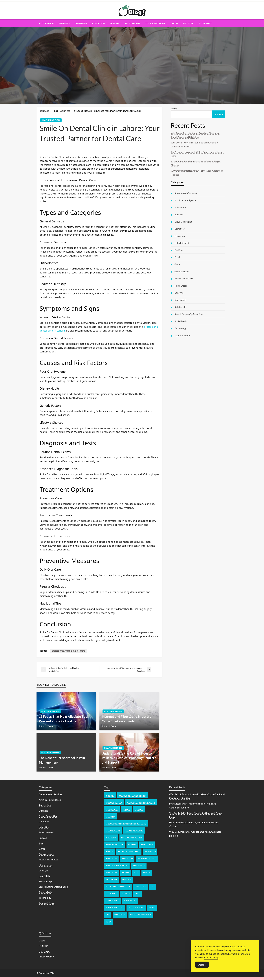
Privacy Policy (46, 956)
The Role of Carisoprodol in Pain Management (62, 760)
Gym (136, 872)
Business (64, 23)
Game (177, 264)
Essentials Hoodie (114, 844)
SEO (152, 886)
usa (107, 915)
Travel (152, 908)
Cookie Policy (211, 957)
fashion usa (147, 844)
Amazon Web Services (185, 193)
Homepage (44, 111)
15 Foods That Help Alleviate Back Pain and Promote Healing (64, 719)
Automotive (112, 809)
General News (181, 271)
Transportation (136, 908)
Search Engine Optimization (188, 314)
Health (146, 872)
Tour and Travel (155, 23)
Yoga (108, 922)
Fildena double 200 (147, 858)
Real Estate (140, 886)
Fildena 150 (111, 858)
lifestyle (126, 879)
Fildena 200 (127, 858)
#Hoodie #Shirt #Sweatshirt (132, 795)
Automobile (46, 23)
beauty (126, 809)
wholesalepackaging (141, 915)
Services (126, 894)
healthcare (111, 879)
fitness (125, 872)
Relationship (132, 23)
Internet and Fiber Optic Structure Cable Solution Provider (126, 719)
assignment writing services (141, 802)
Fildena (109, 851)
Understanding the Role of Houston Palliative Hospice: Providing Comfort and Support (129, 757)
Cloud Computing (183, 221)
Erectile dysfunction (131, 837)
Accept (201, 964)
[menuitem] (46, 23)
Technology (180, 328)
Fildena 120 (150, 851)
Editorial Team (46, 726)
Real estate (180, 300)
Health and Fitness (61, 111)
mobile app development (118, 886)
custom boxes (113, 830)
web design (119, 915)
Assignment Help (114, 802)
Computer (81, 23)
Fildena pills (139, 865)
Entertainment (181, 243)
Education (98, 23)
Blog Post (205, 23)
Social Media (180, 321)
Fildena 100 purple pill (129, 851)
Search (174, 108)
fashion (132, 844)
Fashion (114, 23)
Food (177, 257)
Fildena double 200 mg (117, 865)
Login (174, 23)
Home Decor (180, 285)
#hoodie (110, 795)
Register (188, 23)
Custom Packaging (134, 830)
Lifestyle (178, 292)
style (137, 894)
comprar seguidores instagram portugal (126, 823)
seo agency (111, 894)
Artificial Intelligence (185, 200)
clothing (110, 816)
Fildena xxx (111, 872)
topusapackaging (114, 908)
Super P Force (112, 901)
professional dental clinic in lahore (68, 650)
